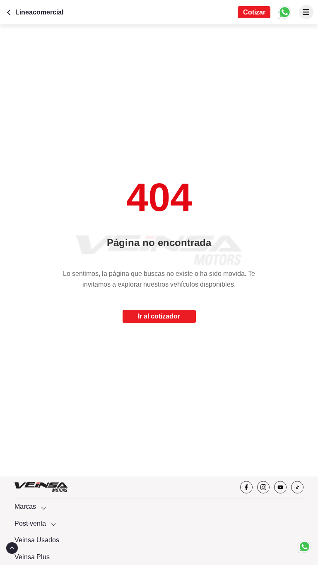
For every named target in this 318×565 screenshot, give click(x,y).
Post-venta (30, 523)
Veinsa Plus (32, 556)
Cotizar (254, 12)
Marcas (25, 506)
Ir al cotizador (159, 316)
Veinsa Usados (36, 539)
